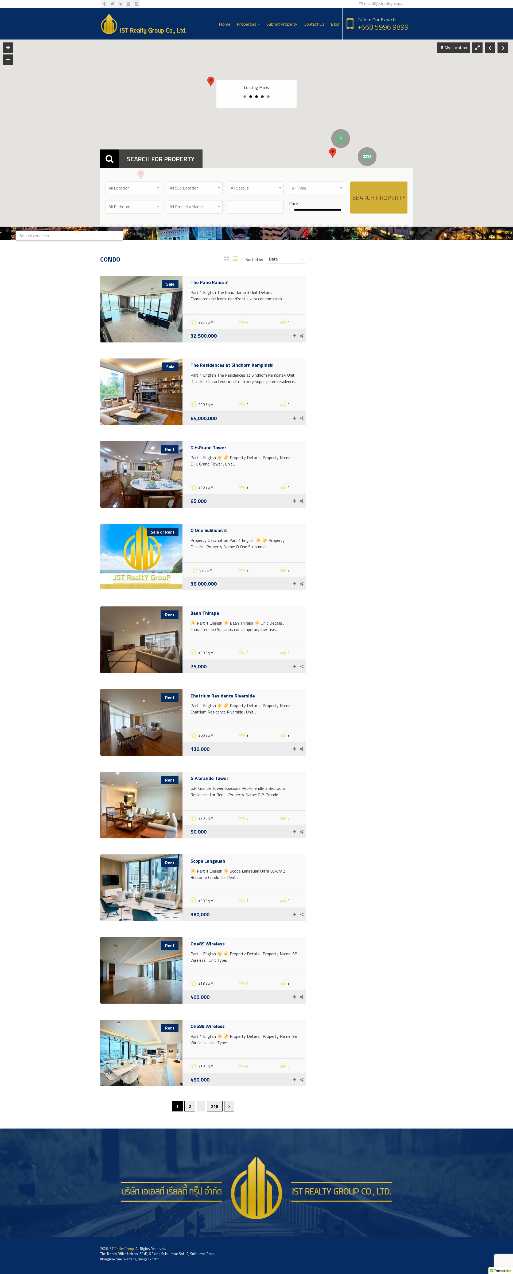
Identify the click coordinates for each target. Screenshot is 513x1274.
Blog (335, 23)
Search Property (379, 197)
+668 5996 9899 (383, 26)
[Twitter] (112, 4)
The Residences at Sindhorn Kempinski (232, 365)
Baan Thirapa (205, 613)
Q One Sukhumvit (209, 530)
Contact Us (314, 23)
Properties (246, 23)
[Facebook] (104, 4)
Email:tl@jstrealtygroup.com (385, 3)
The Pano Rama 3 (209, 282)
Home (224, 23)
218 (214, 1106)
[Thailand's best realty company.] (143, 24)
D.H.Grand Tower (208, 447)
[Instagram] (136, 4)
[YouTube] (128, 4)
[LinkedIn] (120, 4)
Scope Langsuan (208, 861)
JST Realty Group (121, 1248)
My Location (456, 47)
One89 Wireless (208, 943)
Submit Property (282, 23)
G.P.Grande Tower (209, 778)
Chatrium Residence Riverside (223, 695)
